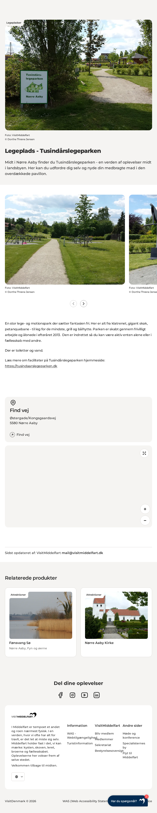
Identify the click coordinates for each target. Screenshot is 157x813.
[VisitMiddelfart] (23, 715)
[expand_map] (144, 453)
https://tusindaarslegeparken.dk (31, 366)
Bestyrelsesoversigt (109, 751)
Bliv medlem (104, 733)
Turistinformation (80, 743)
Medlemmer (104, 739)
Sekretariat (103, 745)
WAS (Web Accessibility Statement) (89, 801)
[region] (78, 486)
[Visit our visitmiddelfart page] (60, 695)
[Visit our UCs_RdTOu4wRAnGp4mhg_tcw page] (84, 695)
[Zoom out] (145, 520)
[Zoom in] (145, 509)
